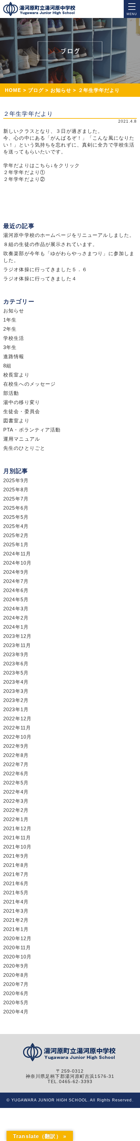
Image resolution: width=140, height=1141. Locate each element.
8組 (7, 365)
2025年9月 (16, 480)
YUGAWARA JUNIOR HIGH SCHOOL (49, 1100)
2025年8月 (16, 489)
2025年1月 (16, 544)
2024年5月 (16, 599)
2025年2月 (16, 535)
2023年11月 (17, 645)
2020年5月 (16, 1002)
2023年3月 (16, 691)
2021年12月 (17, 828)
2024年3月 (16, 608)
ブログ (36, 90)
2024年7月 (16, 581)
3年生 (10, 347)
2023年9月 (16, 654)
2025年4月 (16, 526)
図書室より (16, 420)
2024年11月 (17, 553)
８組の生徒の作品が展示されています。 (50, 244)
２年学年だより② (24, 179)
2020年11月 (17, 947)
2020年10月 (17, 956)
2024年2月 (16, 618)
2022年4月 (16, 792)
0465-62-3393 (76, 1081)
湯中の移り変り (21, 402)
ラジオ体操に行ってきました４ (40, 278)
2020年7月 (16, 984)
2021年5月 (16, 892)
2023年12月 (17, 636)
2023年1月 (16, 709)
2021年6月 (16, 883)
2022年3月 (16, 801)
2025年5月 (16, 517)
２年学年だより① (24, 172)
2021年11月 (17, 837)
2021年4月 (16, 901)
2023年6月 (16, 663)
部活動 (11, 393)
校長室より (16, 374)
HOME (13, 90)
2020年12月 (17, 938)
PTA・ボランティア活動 (32, 429)
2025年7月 (16, 498)
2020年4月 (16, 1011)
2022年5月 (16, 782)
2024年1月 (16, 627)
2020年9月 (16, 966)
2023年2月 (16, 700)
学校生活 (13, 338)
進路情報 (13, 356)
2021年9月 (16, 856)
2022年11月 (17, 727)
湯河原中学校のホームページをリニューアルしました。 (68, 235)
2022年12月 (17, 718)
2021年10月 (17, 847)
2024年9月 (16, 572)
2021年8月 (16, 865)
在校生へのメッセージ (29, 384)
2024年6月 (16, 590)
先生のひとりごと (24, 448)
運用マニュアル (21, 439)
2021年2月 (16, 920)
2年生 (10, 329)
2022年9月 (16, 746)
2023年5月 (16, 673)
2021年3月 (16, 911)
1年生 (10, 320)
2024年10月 (17, 563)
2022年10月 (17, 737)
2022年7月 (16, 764)
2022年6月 (16, 773)
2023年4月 (16, 682)
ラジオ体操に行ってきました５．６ (45, 269)
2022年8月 (16, 755)
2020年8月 (16, 975)
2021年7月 (16, 874)
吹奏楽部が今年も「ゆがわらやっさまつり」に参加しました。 (68, 257)
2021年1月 (16, 929)
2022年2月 (16, 810)
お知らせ (61, 90)
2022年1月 (16, 819)
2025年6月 (16, 508)
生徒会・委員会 (21, 411)
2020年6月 (16, 993)
